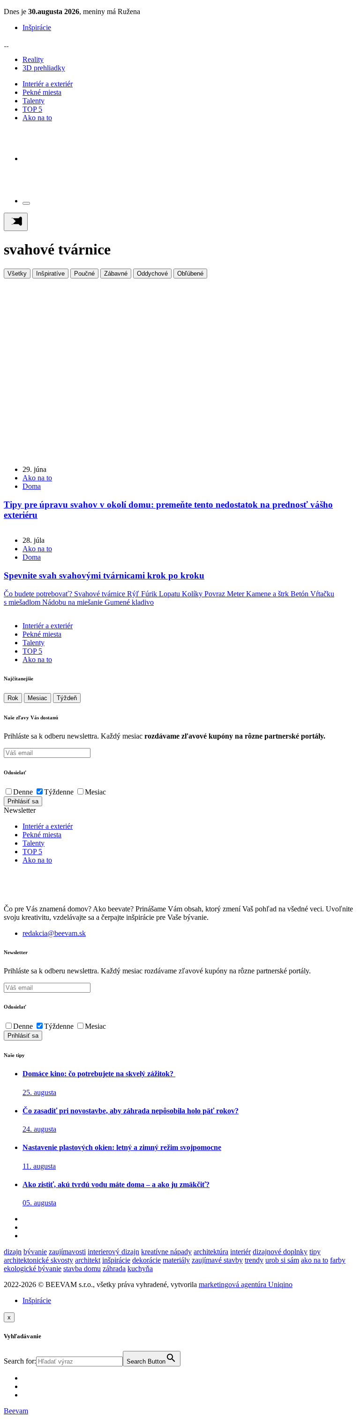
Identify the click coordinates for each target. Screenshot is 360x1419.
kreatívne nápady (166, 1252)
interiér (240, 1252)
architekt (87, 1260)
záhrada (114, 1268)
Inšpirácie (36, 27)
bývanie (35, 1252)
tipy (315, 1252)
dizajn (13, 1252)
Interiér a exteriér (47, 84)
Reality (33, 59)
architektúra (211, 1252)
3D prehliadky (43, 68)
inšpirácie (116, 1260)
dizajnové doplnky (280, 1252)
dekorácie (146, 1260)
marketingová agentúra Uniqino (245, 1284)
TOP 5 (32, 109)
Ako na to (37, 118)
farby (337, 1260)
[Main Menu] (16, 222)
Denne (23, 792)
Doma (31, 486)
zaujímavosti (67, 1252)
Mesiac (37, 698)
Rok (13, 698)
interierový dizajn (113, 1252)
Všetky (17, 273)
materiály (176, 1260)
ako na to (314, 1260)
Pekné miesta (41, 92)
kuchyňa (140, 1268)
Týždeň (67, 698)
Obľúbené (190, 273)
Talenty (33, 101)
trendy (254, 1260)
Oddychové (152, 273)
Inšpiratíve (50, 273)
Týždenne (59, 792)
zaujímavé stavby (217, 1260)
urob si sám (282, 1260)
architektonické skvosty (38, 1260)
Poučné (84, 273)
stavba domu (82, 1268)
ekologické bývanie (32, 1268)
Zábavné (116, 273)
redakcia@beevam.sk (54, 933)
